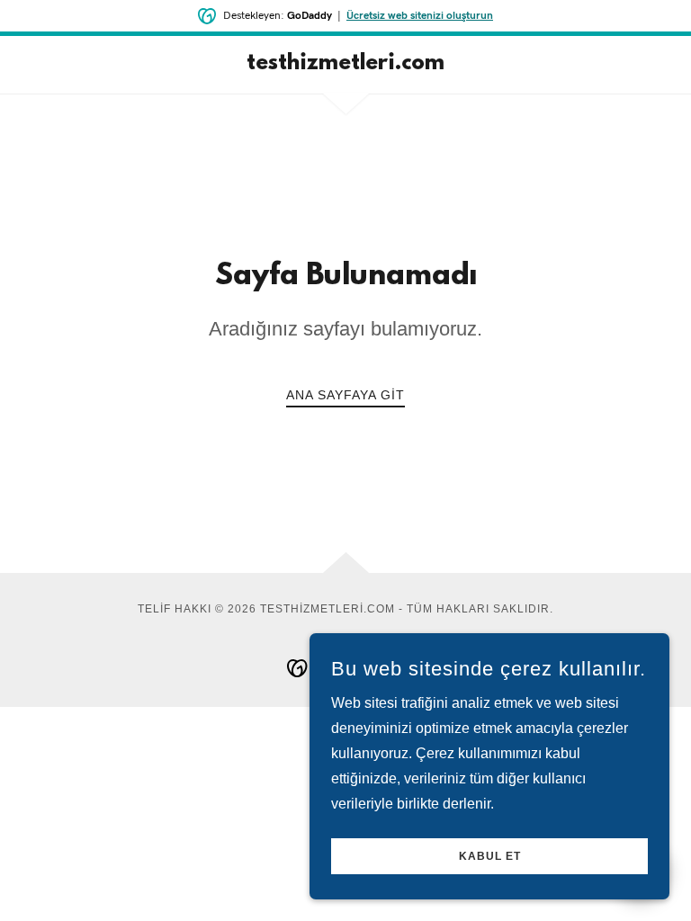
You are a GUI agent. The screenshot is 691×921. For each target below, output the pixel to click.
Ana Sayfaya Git (345, 395)
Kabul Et (490, 856)
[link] (345, 64)
